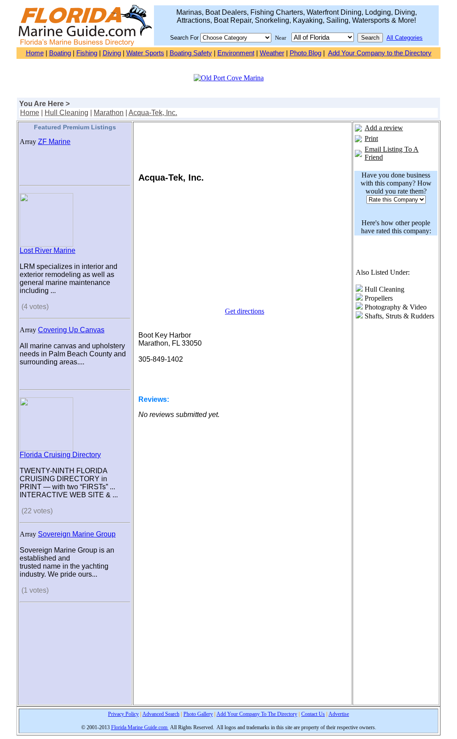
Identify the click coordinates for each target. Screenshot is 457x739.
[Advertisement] (75, 658)
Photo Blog (305, 53)
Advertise (338, 714)
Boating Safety (191, 53)
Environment (235, 53)
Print (371, 138)
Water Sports (145, 53)
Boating (60, 53)
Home (35, 53)
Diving (112, 53)
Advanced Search (160, 714)
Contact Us (313, 714)
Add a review (384, 128)
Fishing (86, 53)
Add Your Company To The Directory (256, 714)
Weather (272, 53)
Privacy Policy (123, 714)
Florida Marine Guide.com (140, 727)
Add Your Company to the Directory (380, 53)
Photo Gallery (198, 714)
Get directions (244, 311)
